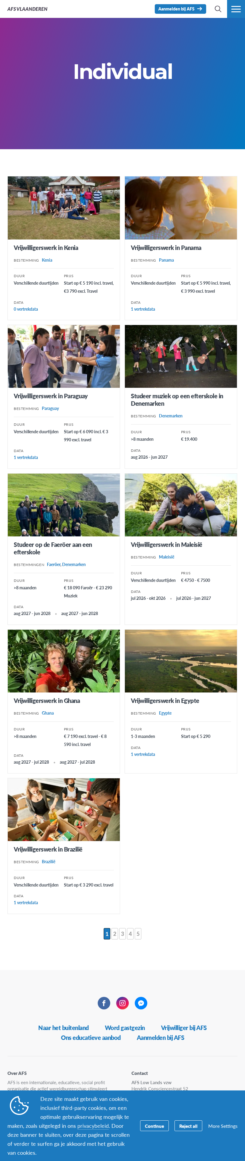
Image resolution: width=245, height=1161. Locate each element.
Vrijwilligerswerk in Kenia (46, 247)
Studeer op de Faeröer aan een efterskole (53, 548)
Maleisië (166, 557)
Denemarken (171, 416)
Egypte (165, 713)
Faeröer (53, 564)
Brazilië (48, 861)
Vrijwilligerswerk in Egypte (165, 700)
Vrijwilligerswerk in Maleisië (166, 544)
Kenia (47, 260)
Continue (154, 1126)
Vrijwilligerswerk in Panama (166, 247)
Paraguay (50, 408)
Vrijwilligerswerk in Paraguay (51, 396)
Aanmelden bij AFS (160, 1037)
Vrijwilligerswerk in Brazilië (48, 849)
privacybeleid (93, 1125)
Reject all (188, 1126)
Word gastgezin (125, 1027)
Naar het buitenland (63, 1027)
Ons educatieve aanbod (91, 1037)
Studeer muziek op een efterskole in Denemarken (177, 400)
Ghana (48, 713)
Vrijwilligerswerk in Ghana (47, 700)
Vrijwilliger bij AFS (184, 1027)
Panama (166, 260)
